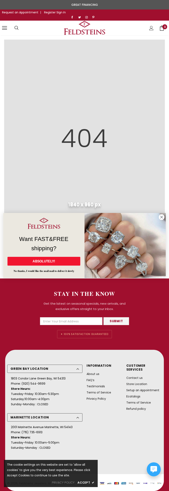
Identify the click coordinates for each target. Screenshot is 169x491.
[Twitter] (80, 17)
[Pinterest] (94, 17)
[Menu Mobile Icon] (4, 28)
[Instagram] (87, 17)
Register (50, 12)
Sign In (61, 12)
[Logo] (84, 28)
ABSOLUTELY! (44, 261)
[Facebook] (73, 17)
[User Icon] (151, 28)
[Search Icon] (16, 28)
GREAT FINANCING (84, 5)
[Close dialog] (161, 217)
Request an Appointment (20, 12)
